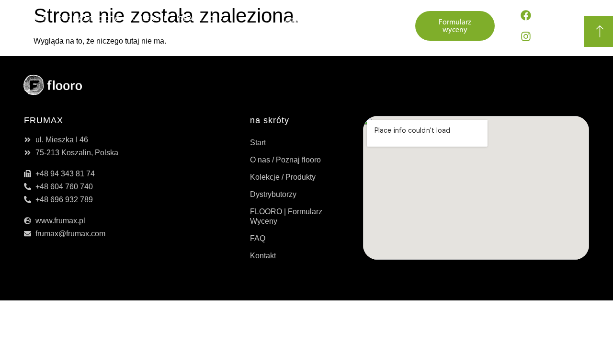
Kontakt (222, 33)
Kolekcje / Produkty (283, 177)
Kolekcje (149, 19)
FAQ (257, 238)
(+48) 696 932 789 (362, 26)
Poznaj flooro (89, 19)
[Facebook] (525, 15)
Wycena (179, 33)
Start (36, 19)
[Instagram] (525, 36)
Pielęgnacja (54, 33)
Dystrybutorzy (121, 33)
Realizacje (200, 19)
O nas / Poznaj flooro (285, 160)
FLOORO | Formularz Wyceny (286, 216)
